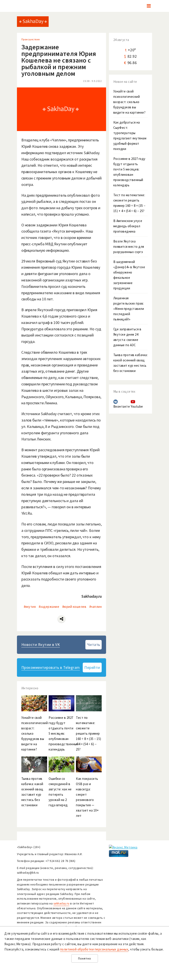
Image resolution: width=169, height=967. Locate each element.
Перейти (92, 667)
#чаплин (95, 607)
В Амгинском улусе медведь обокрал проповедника (127, 226)
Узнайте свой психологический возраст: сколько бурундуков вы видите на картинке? (129, 102)
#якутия (30, 607)
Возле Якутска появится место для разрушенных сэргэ (128, 246)
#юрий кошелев (74, 607)
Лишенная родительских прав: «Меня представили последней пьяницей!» (128, 308)
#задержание (49, 607)
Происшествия (30, 39)
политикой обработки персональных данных (94, 949)
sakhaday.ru (61, 903)
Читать (93, 644)
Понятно (84, 958)
